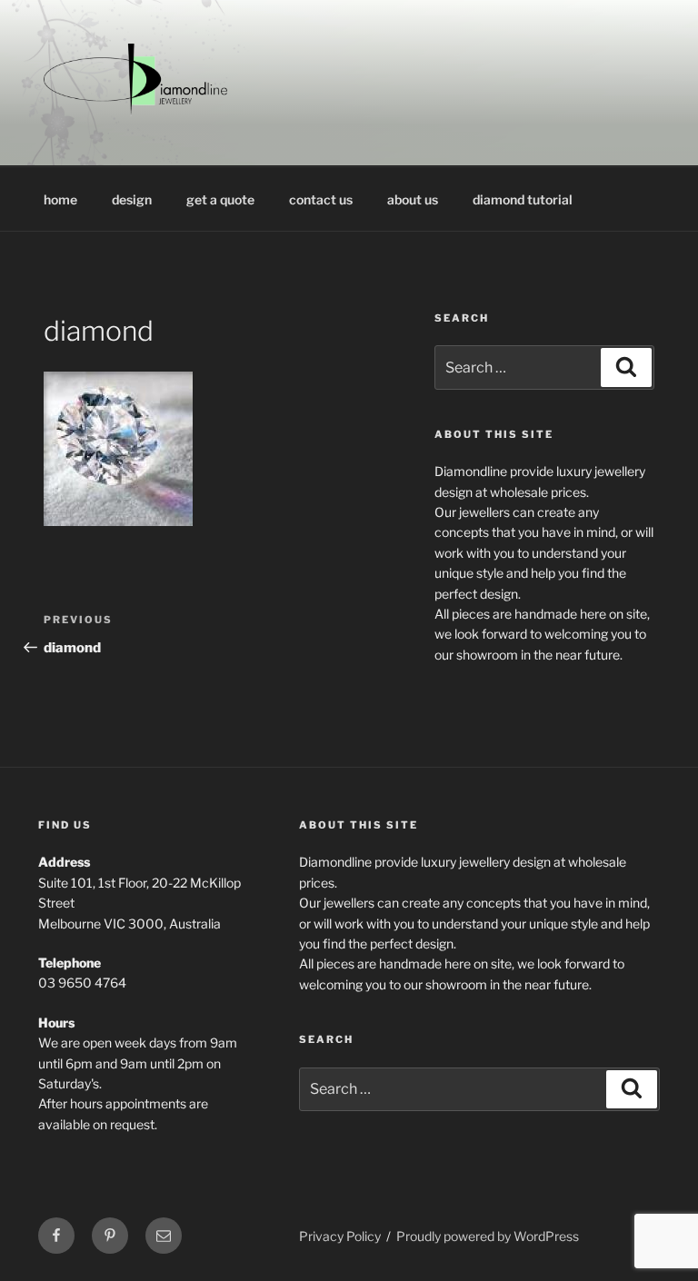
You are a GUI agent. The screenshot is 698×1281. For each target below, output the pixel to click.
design (132, 199)
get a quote (220, 199)
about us (412, 199)
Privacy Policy (340, 1236)
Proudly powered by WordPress (487, 1236)
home (60, 199)
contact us (321, 199)
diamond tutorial (523, 199)
